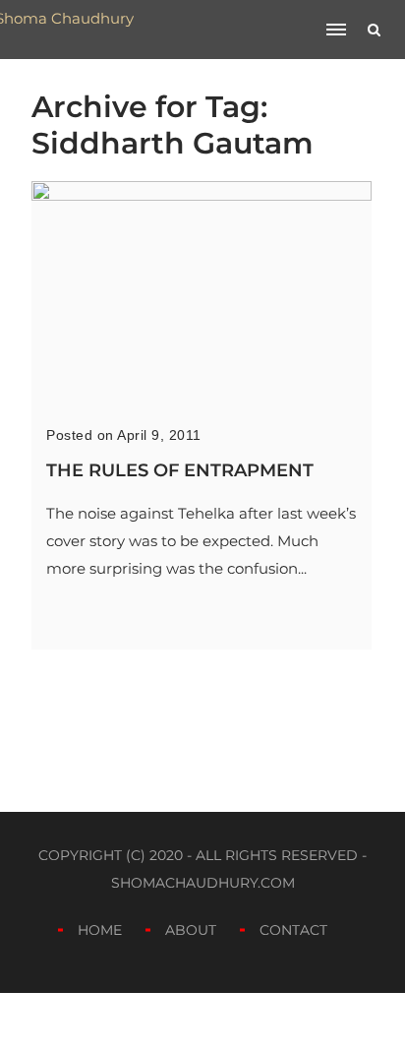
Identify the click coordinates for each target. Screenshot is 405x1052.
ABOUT (190, 930)
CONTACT (293, 930)
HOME (100, 930)
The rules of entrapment (180, 470)
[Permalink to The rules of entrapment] (201, 195)
